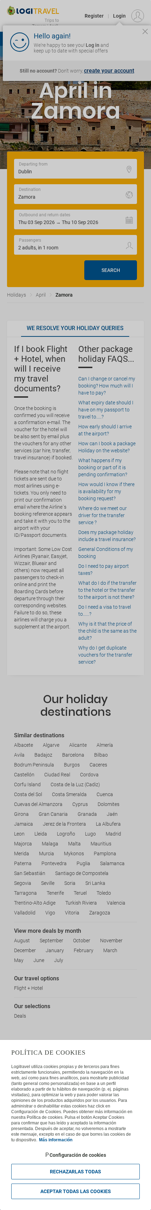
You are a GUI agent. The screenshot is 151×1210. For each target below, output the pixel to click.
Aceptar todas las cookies (75, 1191)
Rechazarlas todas (75, 1171)
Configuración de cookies (78, 1155)
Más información (55, 1139)
